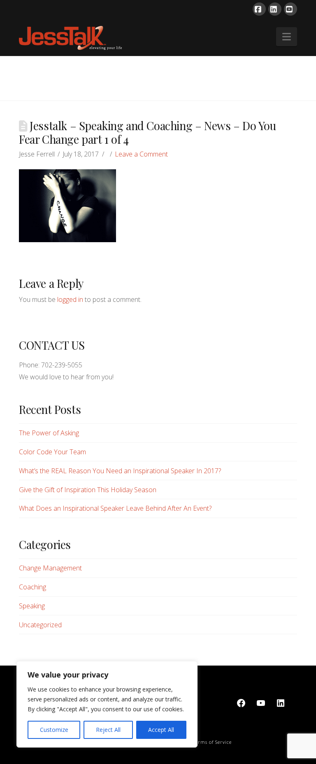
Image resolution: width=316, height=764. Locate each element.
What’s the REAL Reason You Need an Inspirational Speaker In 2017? (120, 470)
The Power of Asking (49, 432)
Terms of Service (212, 742)
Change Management (50, 567)
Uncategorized (40, 624)
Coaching (32, 586)
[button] (286, 36)
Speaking (32, 605)
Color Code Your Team (52, 451)
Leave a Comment (141, 154)
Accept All (161, 730)
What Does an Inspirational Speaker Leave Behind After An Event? (115, 508)
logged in (70, 299)
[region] (107, 704)
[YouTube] (290, 9)
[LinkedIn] (274, 9)
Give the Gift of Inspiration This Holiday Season (87, 489)
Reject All (108, 730)
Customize (54, 730)
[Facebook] (259, 9)
